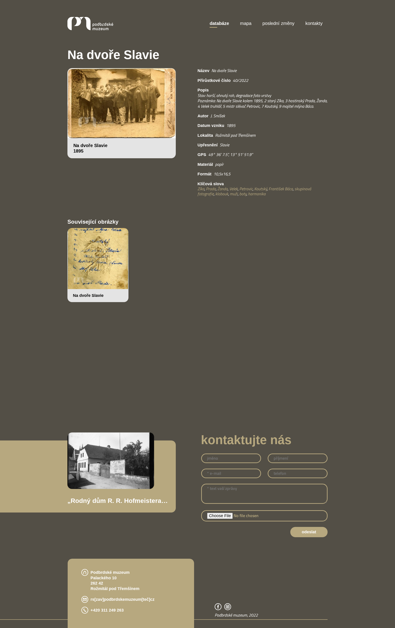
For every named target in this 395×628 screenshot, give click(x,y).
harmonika (257, 191)
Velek (233, 186)
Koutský (260, 186)
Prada (211, 186)
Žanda (222, 186)
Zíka (201, 186)
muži (234, 191)
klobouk (221, 191)
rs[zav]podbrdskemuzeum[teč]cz (125, 597)
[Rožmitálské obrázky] (90, 29)
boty (242, 191)
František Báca (281, 186)
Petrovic (246, 186)
